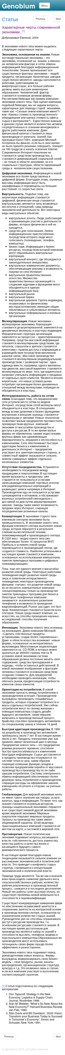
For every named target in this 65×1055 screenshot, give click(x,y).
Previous (40, 18)
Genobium (18, 6)
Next (58, 18)
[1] (23, 31)
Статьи (10, 19)
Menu (44, 5)
